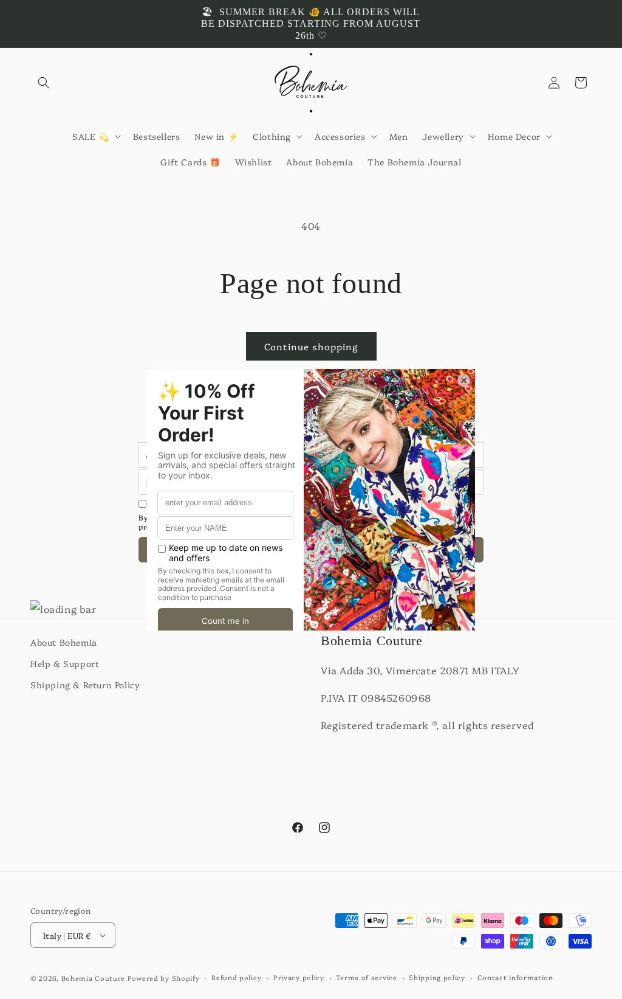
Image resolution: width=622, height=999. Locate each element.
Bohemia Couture (93, 978)
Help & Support (64, 663)
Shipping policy (437, 977)
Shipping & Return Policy (85, 685)
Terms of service (366, 977)
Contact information (515, 977)
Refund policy (236, 977)
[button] (43, 82)
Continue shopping (311, 346)
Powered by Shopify (164, 978)
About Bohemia (63, 642)
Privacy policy (298, 977)
